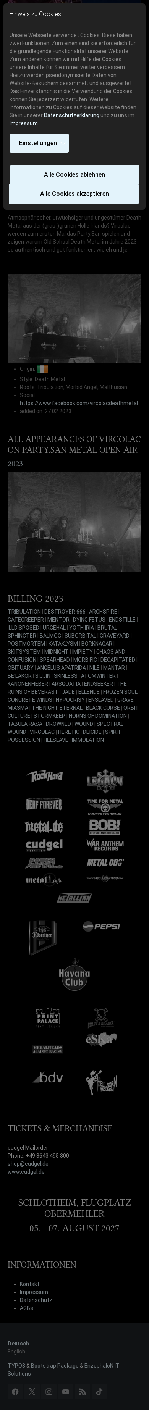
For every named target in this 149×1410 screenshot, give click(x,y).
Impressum (24, 123)
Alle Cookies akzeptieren (74, 193)
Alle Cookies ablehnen (74, 174)
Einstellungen (38, 143)
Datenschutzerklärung (71, 115)
